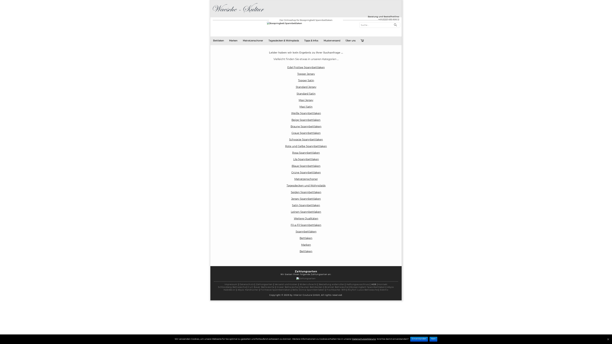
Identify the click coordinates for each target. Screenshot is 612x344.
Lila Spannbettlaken (306, 159)
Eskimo (384, 290)
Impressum (231, 284)
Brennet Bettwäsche (336, 287)
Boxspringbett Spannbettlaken (367, 287)
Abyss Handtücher (248, 290)
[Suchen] (396, 24)
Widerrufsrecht (308, 284)
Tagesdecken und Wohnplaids (306, 185)
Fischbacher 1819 (336, 290)
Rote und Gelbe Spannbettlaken (306, 146)
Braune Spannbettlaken (306, 126)
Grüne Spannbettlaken (306, 172)
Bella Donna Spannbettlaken (308, 290)
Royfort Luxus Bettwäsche (363, 290)
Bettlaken (218, 40)
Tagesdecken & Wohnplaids (284, 40)
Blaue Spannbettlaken (306, 166)
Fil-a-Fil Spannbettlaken (306, 225)
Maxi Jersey (306, 100)
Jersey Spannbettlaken (306, 198)
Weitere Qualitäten (306, 218)
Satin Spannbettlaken (306, 205)
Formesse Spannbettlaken (275, 290)
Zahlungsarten (264, 284)
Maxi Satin (306, 106)
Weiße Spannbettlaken (306, 113)
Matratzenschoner (253, 40)
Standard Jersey (306, 87)
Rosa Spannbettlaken (306, 152)
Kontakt (382, 284)
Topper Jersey (306, 73)
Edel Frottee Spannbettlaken (306, 67)
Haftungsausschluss (357, 284)
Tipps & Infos (311, 40)
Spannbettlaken (306, 231)
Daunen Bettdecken (311, 287)
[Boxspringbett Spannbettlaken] (238, 13)
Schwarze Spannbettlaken (306, 139)
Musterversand (332, 40)
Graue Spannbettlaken (306, 133)
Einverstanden (419, 338)
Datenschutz (247, 284)
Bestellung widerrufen (331, 284)
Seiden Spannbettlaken (306, 192)
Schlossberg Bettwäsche (232, 287)
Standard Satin (306, 93)
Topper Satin (306, 80)
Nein (433, 338)
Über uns (351, 40)
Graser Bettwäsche (287, 287)
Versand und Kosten (286, 284)
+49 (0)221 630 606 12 (388, 19)
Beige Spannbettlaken (306, 120)
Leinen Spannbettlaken (306, 211)
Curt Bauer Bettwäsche (261, 287)
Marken (233, 40)
